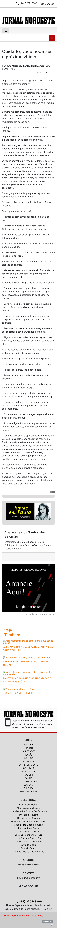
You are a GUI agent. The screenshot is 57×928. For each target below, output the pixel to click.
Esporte (28, 748)
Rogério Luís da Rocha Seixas (28, 851)
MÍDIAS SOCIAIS (28, 886)
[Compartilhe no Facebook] (54, 73)
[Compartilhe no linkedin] (51, 73)
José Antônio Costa (28, 831)
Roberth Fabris (28, 848)
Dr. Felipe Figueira (28, 814)
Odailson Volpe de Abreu (28, 841)
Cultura (28, 784)
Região (28, 754)
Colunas (28, 768)
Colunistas (28, 799)
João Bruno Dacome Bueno (28, 824)
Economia (29, 761)
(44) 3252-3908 (28, 901)
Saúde (28, 778)
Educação (28, 771)
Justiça (28, 758)
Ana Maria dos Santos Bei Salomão (28, 811)
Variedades (28, 751)
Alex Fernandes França (28, 808)
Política (28, 744)
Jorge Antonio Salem (29, 828)
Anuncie (28, 860)
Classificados (28, 781)
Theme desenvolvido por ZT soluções (23, 915)
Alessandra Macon (28, 804)
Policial (28, 774)
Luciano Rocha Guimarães (28, 834)
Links (28, 739)
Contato (29, 873)
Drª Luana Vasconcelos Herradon (28, 821)
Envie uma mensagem (28, 878)
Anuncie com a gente (28, 864)
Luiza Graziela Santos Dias (28, 838)
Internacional (28, 791)
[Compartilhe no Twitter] (53, 73)
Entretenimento (28, 764)
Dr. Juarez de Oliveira (28, 818)
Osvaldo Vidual (28, 844)
